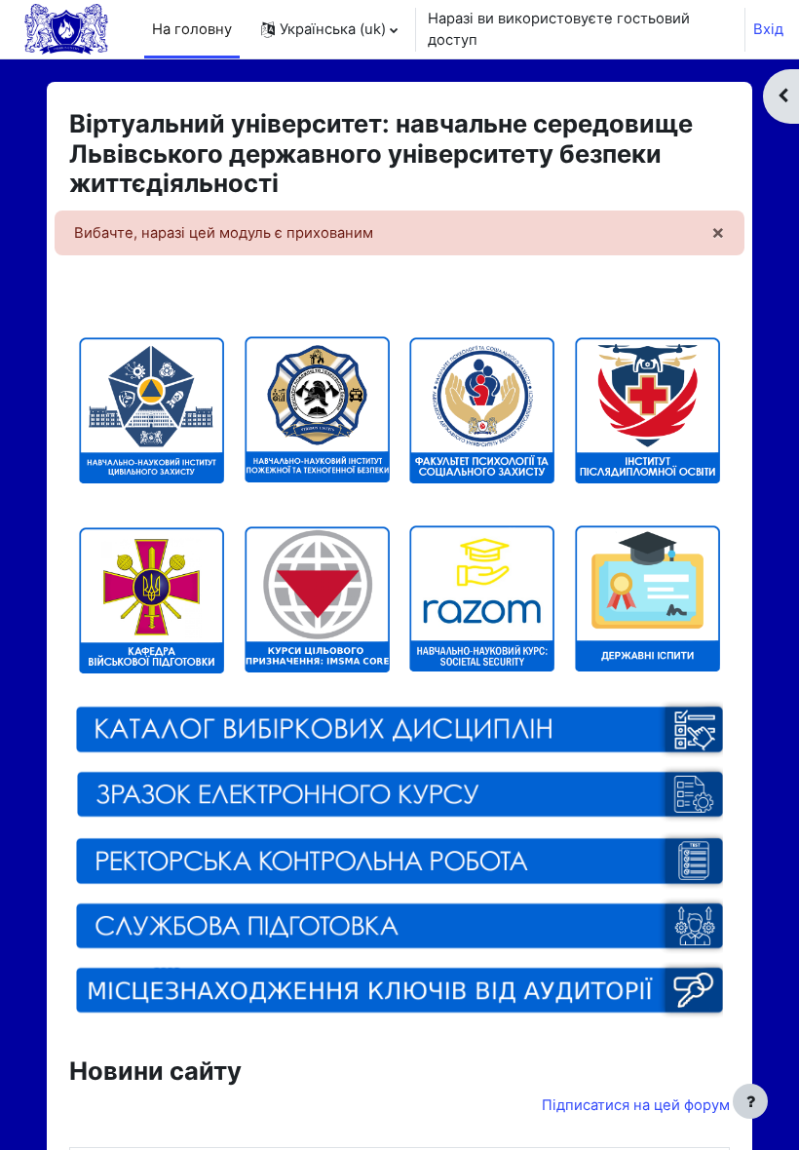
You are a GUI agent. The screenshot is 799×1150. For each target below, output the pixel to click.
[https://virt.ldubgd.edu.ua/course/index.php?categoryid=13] (151, 409)
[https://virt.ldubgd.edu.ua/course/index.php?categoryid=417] (481, 663)
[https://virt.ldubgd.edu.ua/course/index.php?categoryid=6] (647, 409)
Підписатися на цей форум (636, 1105)
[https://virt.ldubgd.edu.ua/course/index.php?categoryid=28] (317, 474)
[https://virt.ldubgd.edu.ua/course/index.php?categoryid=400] (317, 598)
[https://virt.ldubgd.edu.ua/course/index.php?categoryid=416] (399, 728)
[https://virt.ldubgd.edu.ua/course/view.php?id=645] (399, 817)
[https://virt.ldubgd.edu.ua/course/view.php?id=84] (399, 925)
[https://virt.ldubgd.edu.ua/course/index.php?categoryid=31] (647, 663)
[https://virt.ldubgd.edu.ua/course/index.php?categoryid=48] (399, 860)
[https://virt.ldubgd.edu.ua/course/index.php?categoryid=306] (151, 534)
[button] (329, 29)
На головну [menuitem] (192, 29)
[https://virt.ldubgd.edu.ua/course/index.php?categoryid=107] (481, 409)
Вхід (768, 29)
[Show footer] (750, 1101)
